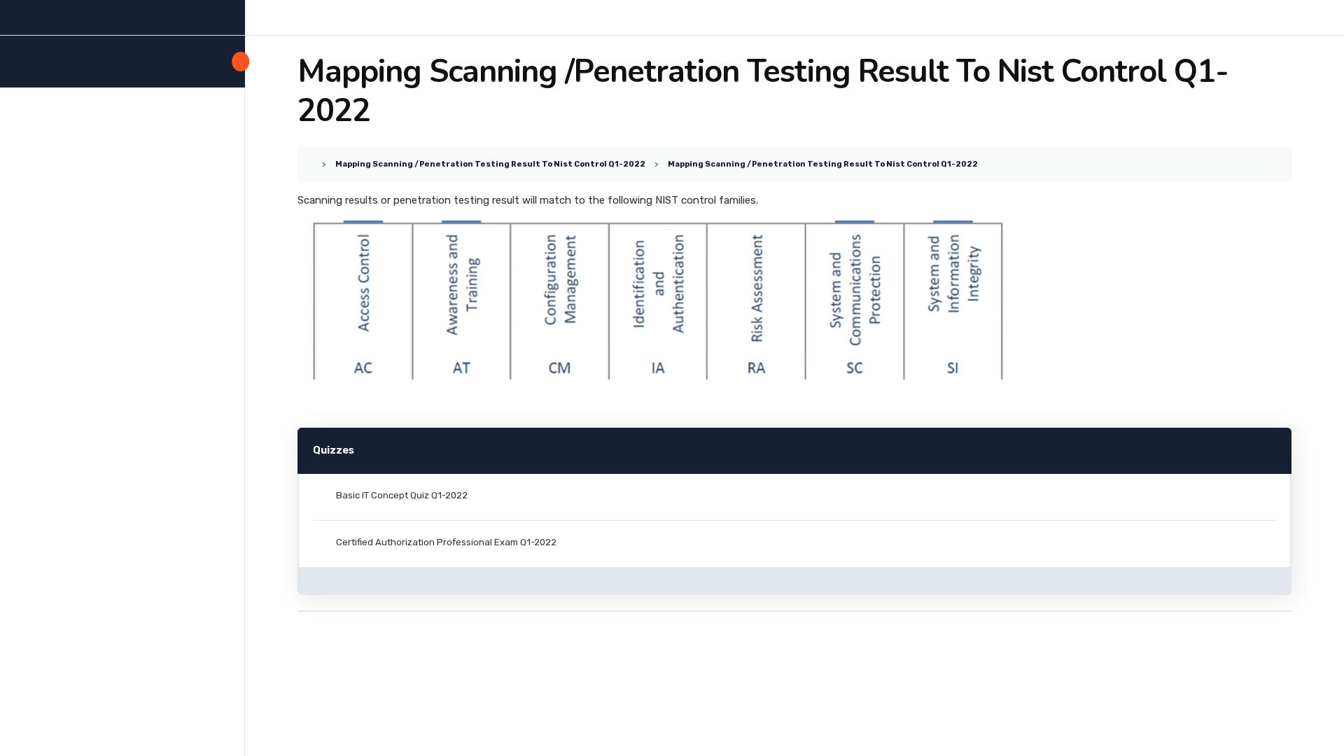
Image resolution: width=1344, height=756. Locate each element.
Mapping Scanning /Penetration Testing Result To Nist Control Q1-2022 (490, 164)
